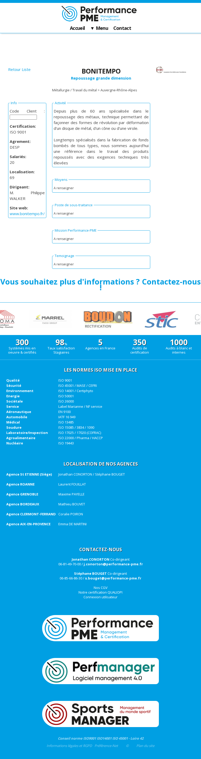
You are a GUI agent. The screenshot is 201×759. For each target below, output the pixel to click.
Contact (122, 28)
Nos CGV (101, 587)
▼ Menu (99, 28)
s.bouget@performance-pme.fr (113, 578)
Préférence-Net (106, 745)
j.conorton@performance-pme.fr (113, 564)
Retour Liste (19, 69)
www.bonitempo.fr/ (27, 213)
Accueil (77, 28)
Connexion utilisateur (100, 597)
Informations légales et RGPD (69, 745)
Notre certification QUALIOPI (100, 592)
